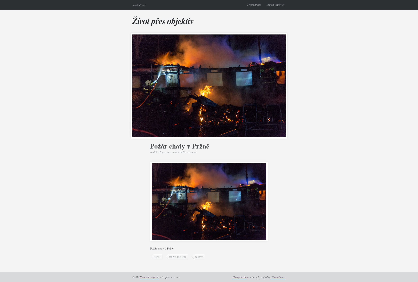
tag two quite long (177, 256)
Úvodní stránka (254, 4)
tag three (199, 256)
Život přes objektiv (162, 20)
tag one (157, 256)
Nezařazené (189, 152)
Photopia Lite (239, 277)
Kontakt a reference (275, 4)
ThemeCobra (278, 277)
